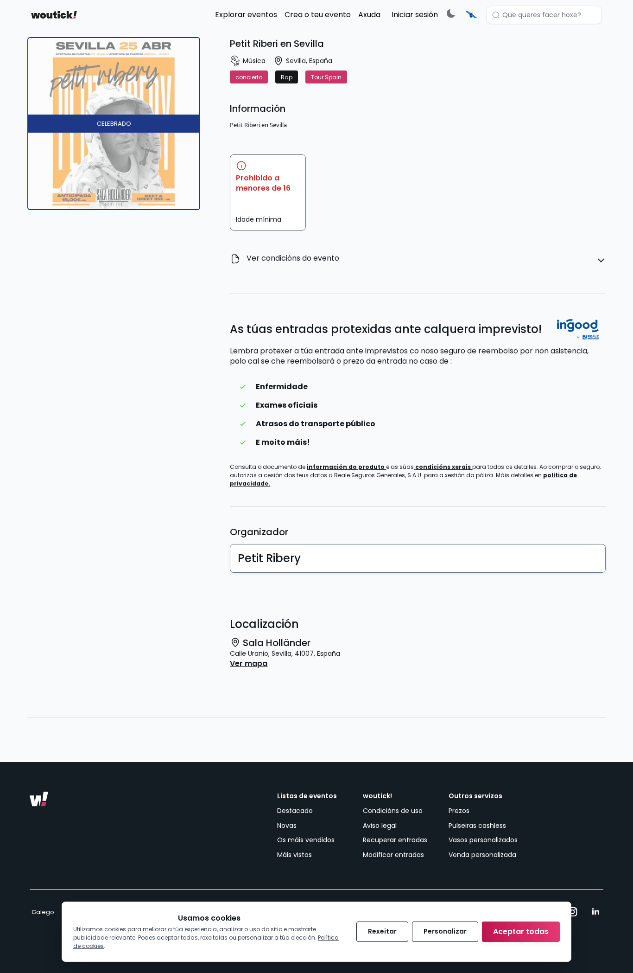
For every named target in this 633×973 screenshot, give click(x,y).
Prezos (459, 810)
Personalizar (445, 931)
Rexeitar (382, 931)
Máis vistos (294, 854)
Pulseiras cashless (477, 825)
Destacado (295, 810)
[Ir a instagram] (572, 911)
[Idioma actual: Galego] (471, 14)
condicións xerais (443, 467)
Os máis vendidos (306, 840)
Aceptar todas (521, 931)
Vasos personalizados (483, 840)
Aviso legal (380, 825)
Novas (287, 825)
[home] (54, 15)
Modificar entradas (393, 854)
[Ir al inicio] (39, 799)
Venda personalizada (482, 854)
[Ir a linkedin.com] (595, 911)
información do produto (346, 467)
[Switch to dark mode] (450, 13)
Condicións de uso (393, 810)
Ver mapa (248, 664)
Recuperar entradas (395, 840)
